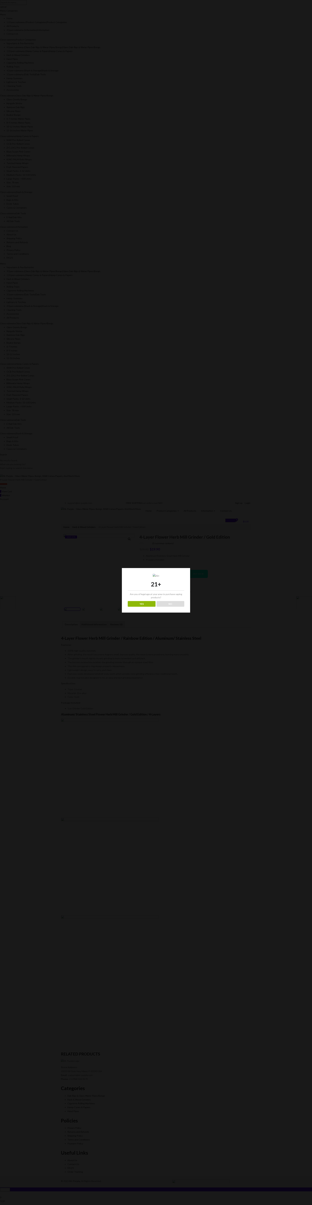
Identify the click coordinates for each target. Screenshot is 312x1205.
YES (142, 603)
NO (170, 603)
